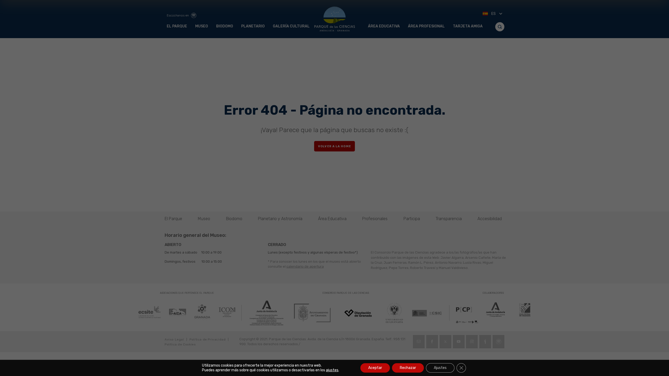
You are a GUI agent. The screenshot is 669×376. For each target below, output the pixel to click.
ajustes (332, 370)
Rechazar (408, 368)
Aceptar (375, 368)
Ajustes (440, 368)
